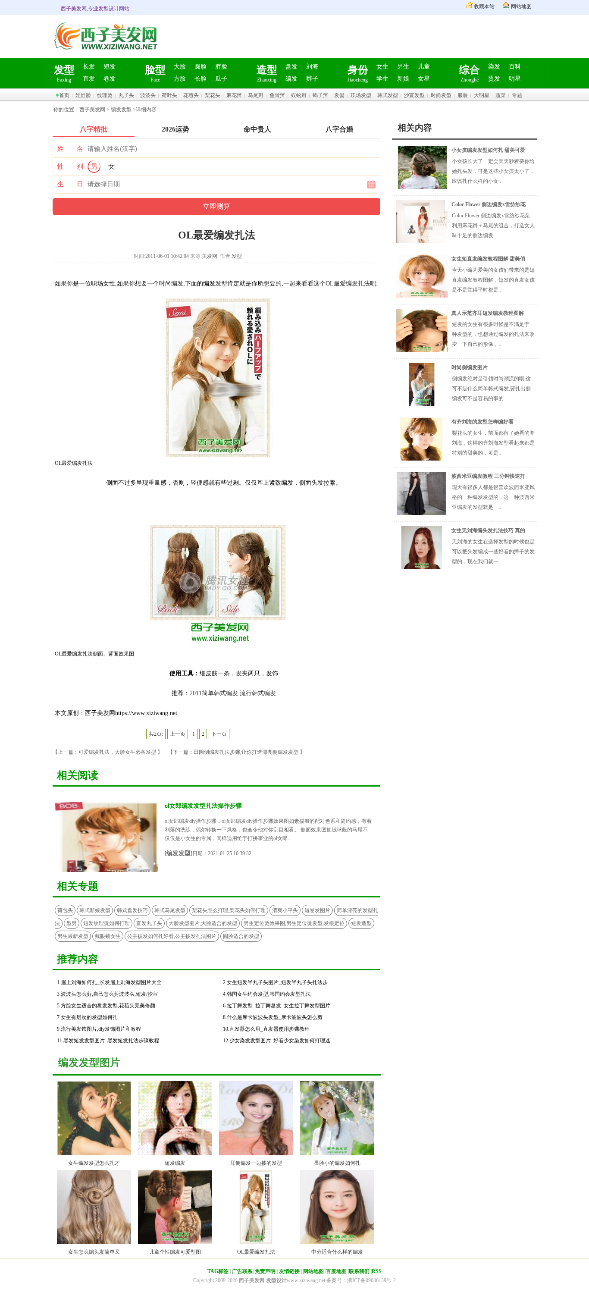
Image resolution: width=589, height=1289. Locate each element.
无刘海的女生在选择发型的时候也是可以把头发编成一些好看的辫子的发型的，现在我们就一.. (493, 552)
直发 (89, 78)
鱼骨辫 (277, 95)
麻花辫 (234, 95)
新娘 (403, 78)
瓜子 (221, 78)
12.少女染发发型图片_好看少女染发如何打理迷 (276, 1041)
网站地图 (521, 6)
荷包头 (65, 910)
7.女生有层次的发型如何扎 (87, 1017)
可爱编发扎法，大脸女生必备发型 (117, 752)
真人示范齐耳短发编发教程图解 (487, 313)
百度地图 (336, 1271)
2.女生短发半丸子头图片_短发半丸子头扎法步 (275, 982)
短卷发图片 (317, 910)
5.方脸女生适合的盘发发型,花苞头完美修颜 (106, 1006)
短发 (109, 66)
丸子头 (126, 95)
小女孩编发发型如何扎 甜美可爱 (488, 150)
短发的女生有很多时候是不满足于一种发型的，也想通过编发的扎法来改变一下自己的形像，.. (493, 334)
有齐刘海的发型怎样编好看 (482, 422)
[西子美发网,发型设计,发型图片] (105, 55)
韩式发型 (387, 95)
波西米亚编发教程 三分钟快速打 (488, 476)
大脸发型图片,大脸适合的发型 (203, 923)
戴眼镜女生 (108, 936)
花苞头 (191, 95)
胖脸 (221, 66)
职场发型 (361, 95)
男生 (403, 66)
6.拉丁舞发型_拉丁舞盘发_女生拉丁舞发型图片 (276, 1006)
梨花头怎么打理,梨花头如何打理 (229, 910)
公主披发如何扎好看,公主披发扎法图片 (171, 936)
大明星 (481, 95)
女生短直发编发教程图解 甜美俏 (488, 259)
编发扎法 (358, 283)
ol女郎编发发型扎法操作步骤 (203, 806)
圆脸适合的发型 (241, 936)
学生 (382, 78)
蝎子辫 (320, 95)
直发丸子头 (149, 923)
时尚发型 (441, 95)
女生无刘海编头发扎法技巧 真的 (488, 530)
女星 (424, 78)
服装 (462, 95)
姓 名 (70, 148)
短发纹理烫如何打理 (106, 923)
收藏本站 (484, 6)
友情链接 (289, 1271)
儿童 (424, 66)
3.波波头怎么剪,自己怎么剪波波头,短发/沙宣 (107, 994)
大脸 (180, 66)
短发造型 (361, 923)
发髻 (339, 95)
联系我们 (359, 1271)
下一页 (219, 734)
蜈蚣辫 (299, 95)
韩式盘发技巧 (132, 910)
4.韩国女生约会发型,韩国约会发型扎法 (267, 994)
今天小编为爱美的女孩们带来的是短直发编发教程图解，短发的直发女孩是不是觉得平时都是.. (493, 280)
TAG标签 (218, 1271)
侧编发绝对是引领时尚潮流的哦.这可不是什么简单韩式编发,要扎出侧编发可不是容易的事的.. (491, 388)
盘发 (291, 66)
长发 (89, 66)
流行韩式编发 (258, 693)
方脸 (180, 78)
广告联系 (242, 1271)
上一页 (177, 734)
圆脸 (200, 66)
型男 (71, 923)
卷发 (109, 78)
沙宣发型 (414, 95)
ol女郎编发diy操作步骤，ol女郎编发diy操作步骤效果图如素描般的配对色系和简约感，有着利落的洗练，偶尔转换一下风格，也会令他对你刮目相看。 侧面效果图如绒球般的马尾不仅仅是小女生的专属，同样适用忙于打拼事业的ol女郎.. (268, 829)
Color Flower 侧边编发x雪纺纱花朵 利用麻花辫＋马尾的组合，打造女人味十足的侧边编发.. (493, 225)
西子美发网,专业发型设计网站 (95, 9)
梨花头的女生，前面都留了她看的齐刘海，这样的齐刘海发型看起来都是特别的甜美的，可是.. (493, 443)
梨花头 (212, 95)
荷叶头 (169, 95)
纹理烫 (105, 95)
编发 (291, 78)
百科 (515, 66)
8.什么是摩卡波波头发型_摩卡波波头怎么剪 (273, 1017)
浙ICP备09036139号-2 (371, 1280)
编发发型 (121, 110)
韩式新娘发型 (94, 910)
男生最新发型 (72, 936)
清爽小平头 (285, 910)
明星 (515, 78)
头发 (317, 483)
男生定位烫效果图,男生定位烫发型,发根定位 (294, 923)
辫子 (312, 78)
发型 (221, 283)
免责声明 (265, 1271)
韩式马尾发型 (169, 910)
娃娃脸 (83, 95)
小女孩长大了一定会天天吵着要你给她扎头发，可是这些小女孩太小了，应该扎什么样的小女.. (493, 171)
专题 (517, 95)
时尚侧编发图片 (469, 367)
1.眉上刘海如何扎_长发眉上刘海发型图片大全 (109, 982)
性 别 (70, 166)
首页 (64, 95)
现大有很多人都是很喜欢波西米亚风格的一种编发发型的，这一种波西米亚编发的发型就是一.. (493, 497)
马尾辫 (255, 95)
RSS (377, 1271)
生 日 (70, 184)
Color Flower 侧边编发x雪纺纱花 (488, 204)
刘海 (312, 66)
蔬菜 (500, 95)
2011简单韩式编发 (214, 693)
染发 (494, 66)
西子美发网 (92, 110)
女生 (382, 66)
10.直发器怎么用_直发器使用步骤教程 (266, 1029)
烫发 (494, 78)
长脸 (200, 78)
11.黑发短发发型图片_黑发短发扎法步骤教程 (108, 1041)
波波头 (148, 95)
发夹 (242, 673)
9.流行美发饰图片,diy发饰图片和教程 (99, 1029)
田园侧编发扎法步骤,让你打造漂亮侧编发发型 (246, 752)
